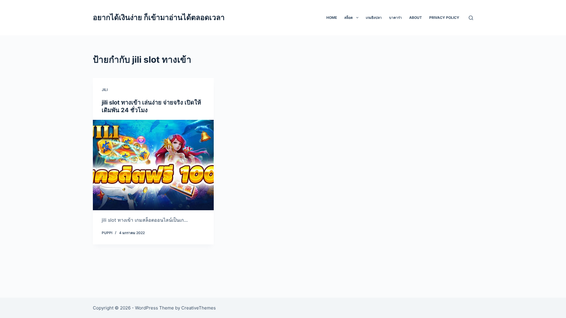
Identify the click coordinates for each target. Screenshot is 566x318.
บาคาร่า (395, 17)
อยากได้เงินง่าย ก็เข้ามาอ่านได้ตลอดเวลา (159, 17)
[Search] (471, 18)
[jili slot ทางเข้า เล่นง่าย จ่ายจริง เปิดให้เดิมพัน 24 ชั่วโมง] (153, 165)
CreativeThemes (198, 308)
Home (331, 17)
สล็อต (348, 17)
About (415, 17)
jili (105, 89)
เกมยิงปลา (374, 17)
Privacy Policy (444, 17)
